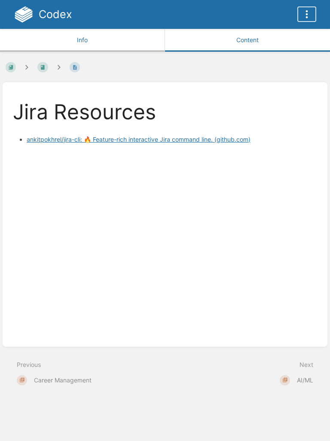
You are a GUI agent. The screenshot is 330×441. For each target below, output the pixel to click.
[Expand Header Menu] (306, 14)
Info (82, 39)
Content (247, 39)
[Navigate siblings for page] (59, 67)
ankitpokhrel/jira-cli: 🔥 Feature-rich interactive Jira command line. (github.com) (139, 139)
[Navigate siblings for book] (26, 67)
